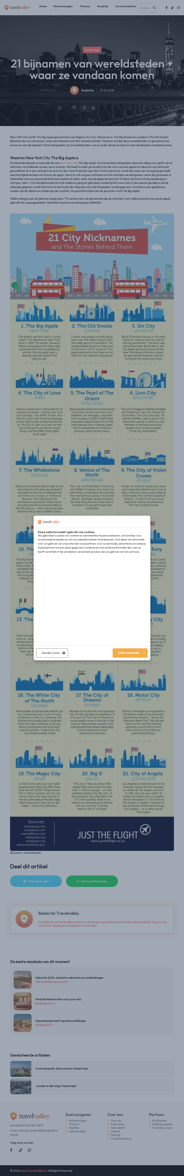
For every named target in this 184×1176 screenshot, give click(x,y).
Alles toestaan (128, 653)
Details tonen (51, 653)
